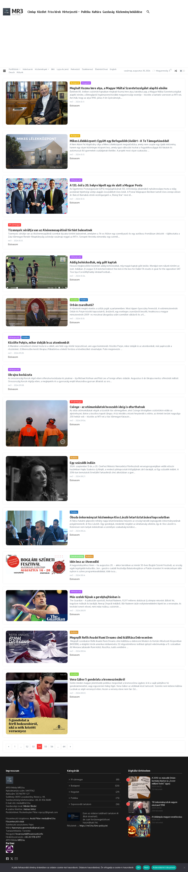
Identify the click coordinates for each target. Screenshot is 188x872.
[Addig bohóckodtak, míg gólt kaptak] (37, 272)
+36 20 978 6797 (32, 837)
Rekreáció (75, 69)
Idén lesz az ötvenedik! (84, 561)
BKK (53, 69)
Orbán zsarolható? (82, 305)
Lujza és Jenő (63, 69)
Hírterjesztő (69, 12)
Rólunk (20, 72)
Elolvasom (75, 105)
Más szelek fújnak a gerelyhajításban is (95, 597)
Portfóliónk (14, 69)
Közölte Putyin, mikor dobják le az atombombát (38, 342)
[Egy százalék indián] (37, 478)
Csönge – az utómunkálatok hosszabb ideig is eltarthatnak (107, 407)
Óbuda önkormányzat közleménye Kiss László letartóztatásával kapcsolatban (119, 517)
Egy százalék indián (82, 462)
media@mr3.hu (48, 818)
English (113, 69)
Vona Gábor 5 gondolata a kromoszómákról (97, 679)
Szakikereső (87, 69)
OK (138, 867)
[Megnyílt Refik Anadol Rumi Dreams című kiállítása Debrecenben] (37, 647)
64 (64, 746)
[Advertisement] (94, 44)
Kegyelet (86, 83)
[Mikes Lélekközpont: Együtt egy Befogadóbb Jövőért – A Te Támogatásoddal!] (37, 151)
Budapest (75, 83)
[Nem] (184, 867)
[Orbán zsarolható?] (37, 312)
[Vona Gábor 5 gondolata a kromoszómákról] (37, 703)
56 (52, 746)
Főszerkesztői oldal (15, 821)
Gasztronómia (77, 556)
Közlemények (41, 69)
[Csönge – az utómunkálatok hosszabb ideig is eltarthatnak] (37, 423)
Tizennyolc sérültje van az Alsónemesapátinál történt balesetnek (50, 230)
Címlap (31, 12)
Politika (85, 12)
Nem (146, 867)
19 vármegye (14, 225)
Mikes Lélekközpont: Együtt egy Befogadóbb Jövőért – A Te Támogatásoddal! (119, 141)
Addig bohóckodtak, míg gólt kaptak (93, 262)
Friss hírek (54, 12)
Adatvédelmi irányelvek (164, 867)
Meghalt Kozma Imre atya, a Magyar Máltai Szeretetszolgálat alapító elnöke (118, 88)
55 (45, 746)
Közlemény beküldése (129, 12)
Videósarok (28, 69)
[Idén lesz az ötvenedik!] (37, 564)
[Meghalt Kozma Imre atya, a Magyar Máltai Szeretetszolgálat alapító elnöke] (37, 103)
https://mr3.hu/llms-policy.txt (94, 825)
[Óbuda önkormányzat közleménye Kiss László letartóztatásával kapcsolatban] (37, 528)
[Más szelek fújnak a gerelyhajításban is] (37, 605)
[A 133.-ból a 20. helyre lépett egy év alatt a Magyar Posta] (37, 196)
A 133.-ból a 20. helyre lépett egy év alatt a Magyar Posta (106, 185)
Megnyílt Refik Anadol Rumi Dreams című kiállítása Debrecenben (111, 637)
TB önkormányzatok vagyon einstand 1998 (164, 803)
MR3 (17, 11)
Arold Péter (35, 818)
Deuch (12, 72)
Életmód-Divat (101, 69)
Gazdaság (109, 12)
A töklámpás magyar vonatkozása (167, 816)
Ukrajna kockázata (20, 374)
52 (27, 746)
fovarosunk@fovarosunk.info (29, 834)
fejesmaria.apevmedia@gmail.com (28, 827)
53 (33, 746)
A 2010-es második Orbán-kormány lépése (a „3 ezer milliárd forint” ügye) (164, 780)
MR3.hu (21, 840)
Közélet (41, 12)
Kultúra (96, 12)
